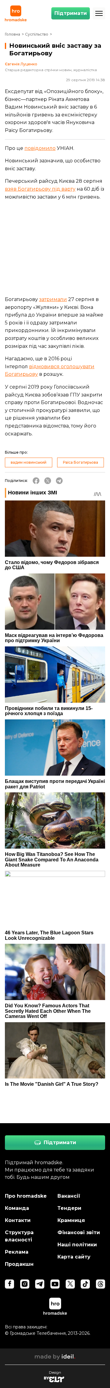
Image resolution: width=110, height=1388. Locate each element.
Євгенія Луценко (21, 64)
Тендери (69, 1208)
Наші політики (77, 1245)
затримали (53, 299)
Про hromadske (26, 1196)
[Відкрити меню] (99, 13)
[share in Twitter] (47, 480)
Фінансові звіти (78, 1232)
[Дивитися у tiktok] (85, 1284)
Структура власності (19, 1236)
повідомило (40, 148)
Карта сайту (73, 1257)
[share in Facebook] (36, 480)
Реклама (16, 1252)
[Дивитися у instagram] (24, 1284)
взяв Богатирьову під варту (40, 189)
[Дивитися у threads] (100, 1284)
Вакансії (68, 1196)
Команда (17, 1208)
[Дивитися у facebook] (9, 1284)
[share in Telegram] (59, 480)
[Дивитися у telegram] (39, 1284)
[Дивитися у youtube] (55, 1284)
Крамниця (71, 1220)
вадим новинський (28, 462)
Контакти (18, 1220)
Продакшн (19, 1264)
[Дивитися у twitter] (70, 1284)
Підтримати (70, 13)
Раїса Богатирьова (80, 462)
